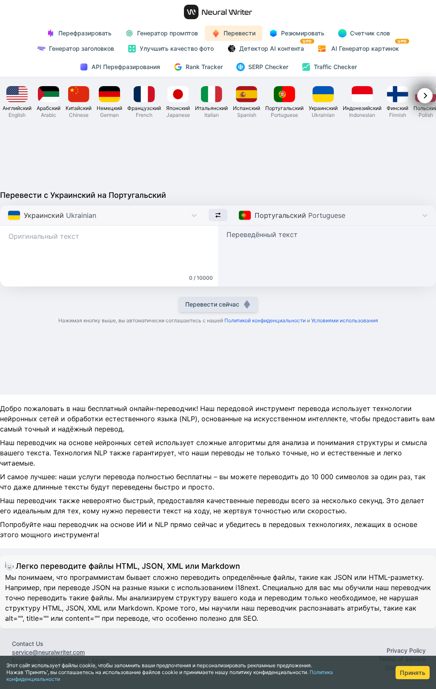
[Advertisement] (218, 153)
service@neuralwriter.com (48, 652)
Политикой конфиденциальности (265, 320)
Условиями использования (344, 320)
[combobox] (9, 215)
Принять (412, 672)
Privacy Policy (406, 650)
